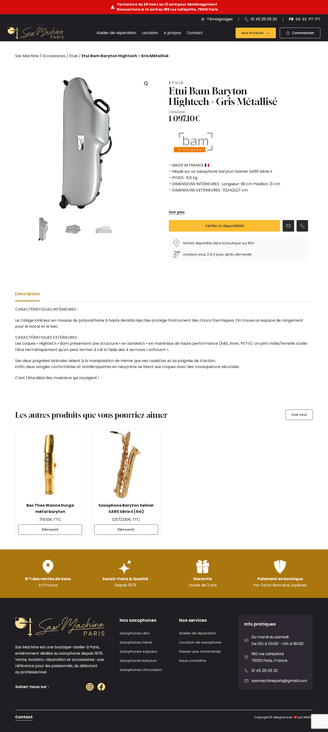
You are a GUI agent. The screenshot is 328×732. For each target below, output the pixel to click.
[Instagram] (90, 687)
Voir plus (177, 212)
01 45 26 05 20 (264, 670)
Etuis (73, 56)
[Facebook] (101, 687)
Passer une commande (200, 651)
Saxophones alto (135, 633)
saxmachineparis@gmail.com (279, 680)
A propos (172, 33)
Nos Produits (253, 33)
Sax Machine (27, 56)
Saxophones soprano (139, 651)
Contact (195, 33)
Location (150, 33)
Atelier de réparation (116, 33)
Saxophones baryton (138, 660)
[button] (146, 83)
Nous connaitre (192, 660)
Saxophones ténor (136, 642)
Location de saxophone (200, 642)
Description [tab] (27, 294)
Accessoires (54, 56)
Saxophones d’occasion (141, 669)
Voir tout (299, 414)
